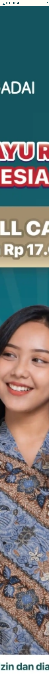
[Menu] (47, 3)
